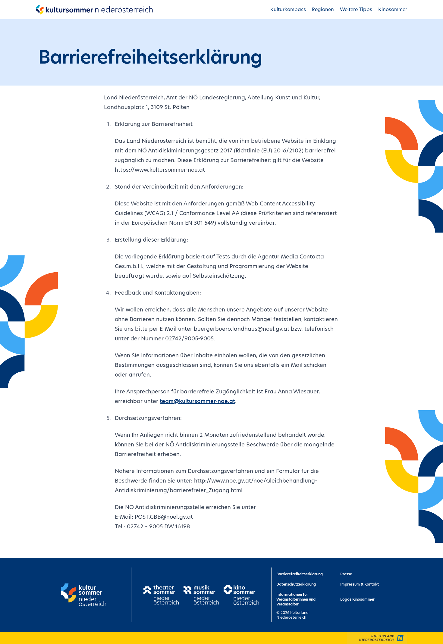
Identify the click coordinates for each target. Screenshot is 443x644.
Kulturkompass (288, 9)
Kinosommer (392, 9)
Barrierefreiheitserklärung (299, 574)
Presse (346, 574)
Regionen (323, 9)
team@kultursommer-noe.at (197, 401)
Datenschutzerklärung (296, 584)
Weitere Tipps (356, 9)
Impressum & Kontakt (359, 584)
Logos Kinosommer (357, 599)
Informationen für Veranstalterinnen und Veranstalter (296, 599)
